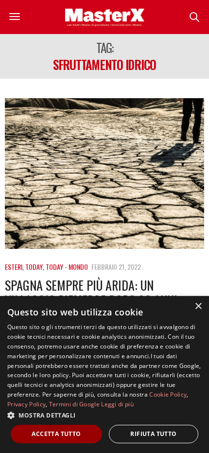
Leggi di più (117, 404)
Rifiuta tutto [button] (153, 434)
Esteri (13, 266)
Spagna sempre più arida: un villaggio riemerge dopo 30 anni (91, 293)
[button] (104, 415)
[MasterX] (104, 17)
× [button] (198, 306)
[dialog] (104, 374)
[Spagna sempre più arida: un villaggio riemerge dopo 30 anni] (104, 173)
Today (34, 266)
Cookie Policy (168, 394)
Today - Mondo (67, 266)
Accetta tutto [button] (56, 434)
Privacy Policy (26, 404)
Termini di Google (74, 404)
